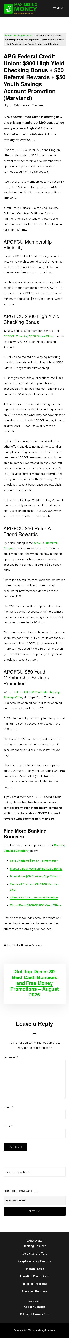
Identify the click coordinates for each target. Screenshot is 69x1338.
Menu (60, 8)
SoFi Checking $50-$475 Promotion (34, 860)
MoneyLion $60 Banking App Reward (35, 876)
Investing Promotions (34, 1276)
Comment (11, 1057)
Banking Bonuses (23, 35)
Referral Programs (34, 1284)
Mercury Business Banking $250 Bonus (36, 868)
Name (8, 1107)
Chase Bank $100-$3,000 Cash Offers (35, 905)
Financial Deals (35, 1268)
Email (8, 1126)
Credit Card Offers (34, 1253)
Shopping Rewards (34, 1291)
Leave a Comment (33, 105)
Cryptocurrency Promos (34, 1261)
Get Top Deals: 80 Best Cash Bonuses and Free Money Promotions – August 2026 (34, 983)
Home (8, 35)
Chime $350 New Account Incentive (34, 897)
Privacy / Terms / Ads (34, 1314)
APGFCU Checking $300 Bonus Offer (28, 336)
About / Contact (34, 1307)
